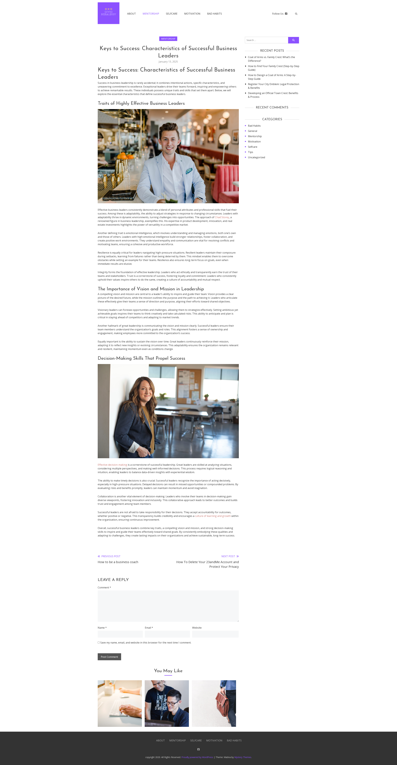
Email (149, 627)
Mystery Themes (242, 757)
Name (102, 627)
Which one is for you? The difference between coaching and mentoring (166, 714)
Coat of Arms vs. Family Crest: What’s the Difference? (271, 59)
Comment (104, 587)
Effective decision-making (112, 464)
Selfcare (171, 13)
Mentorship (151, 13)
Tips (250, 152)
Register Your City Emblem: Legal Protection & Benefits (273, 86)
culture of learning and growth (213, 516)
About (131, 13)
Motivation (192, 13)
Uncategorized (256, 157)
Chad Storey (222, 217)
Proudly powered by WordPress (197, 757)
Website (197, 627)
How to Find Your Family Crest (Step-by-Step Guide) (273, 68)
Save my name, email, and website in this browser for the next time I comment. (145, 642)
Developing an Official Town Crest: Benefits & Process (273, 95)
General (252, 131)
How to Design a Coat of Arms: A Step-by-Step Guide (272, 77)
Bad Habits (214, 13)
